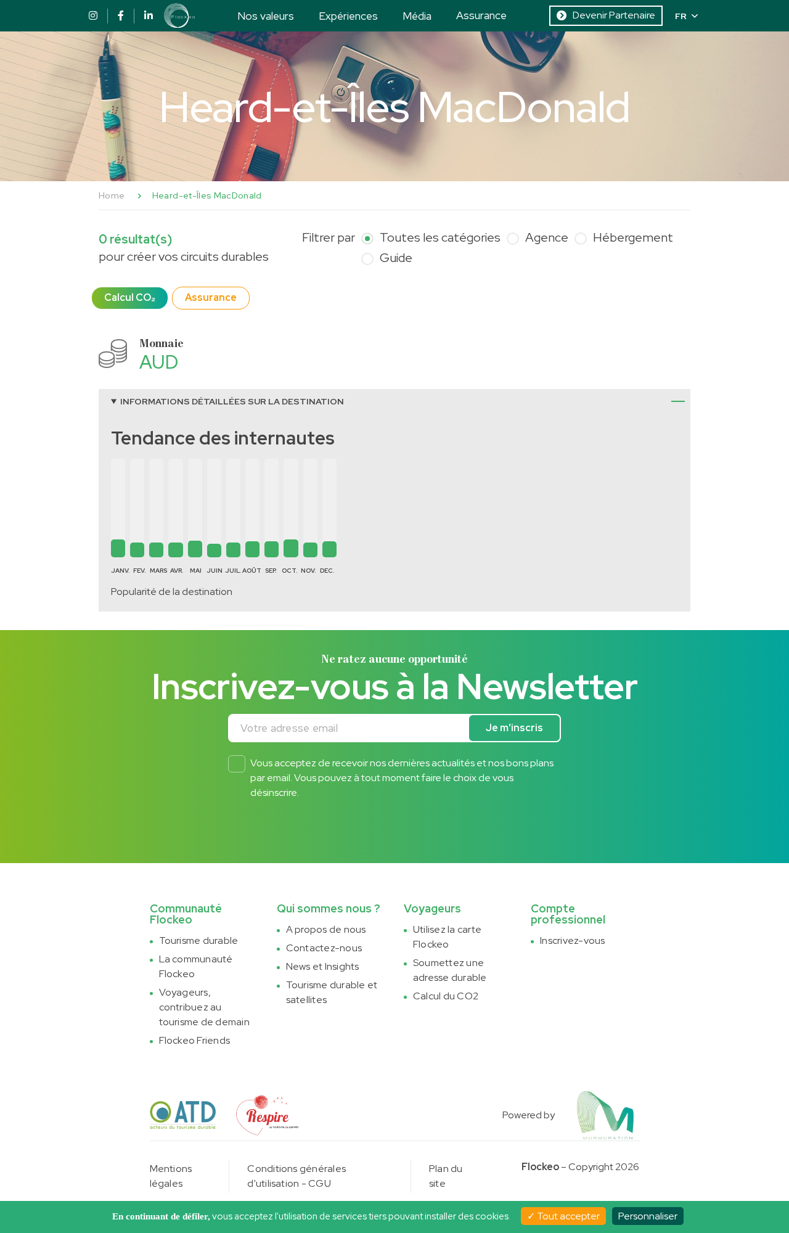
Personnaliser (647, 1216)
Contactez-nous (324, 947)
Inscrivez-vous (572, 940)
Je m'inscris (514, 727)
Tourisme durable (199, 940)
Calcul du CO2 (445, 995)
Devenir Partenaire (614, 15)
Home (112, 195)
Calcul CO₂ (129, 297)
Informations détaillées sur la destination (232, 401)
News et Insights (322, 966)
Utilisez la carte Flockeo (447, 937)
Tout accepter (567, 1216)
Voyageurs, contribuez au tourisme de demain (204, 1007)
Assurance (481, 15)
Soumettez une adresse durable (450, 970)
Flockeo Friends (195, 1040)
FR (681, 16)
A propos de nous (326, 929)
